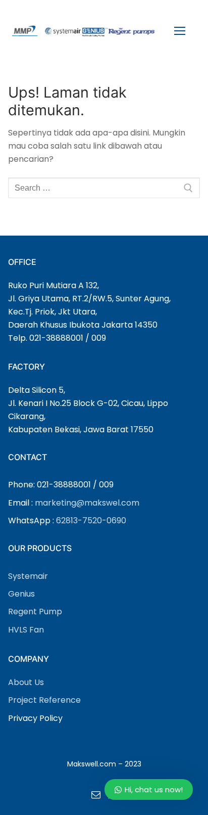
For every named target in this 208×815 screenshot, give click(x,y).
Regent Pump (35, 611)
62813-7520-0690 (91, 520)
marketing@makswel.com (87, 503)
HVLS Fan (26, 630)
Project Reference (44, 700)
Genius (21, 594)
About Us (26, 682)
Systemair (28, 576)
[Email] (96, 794)
